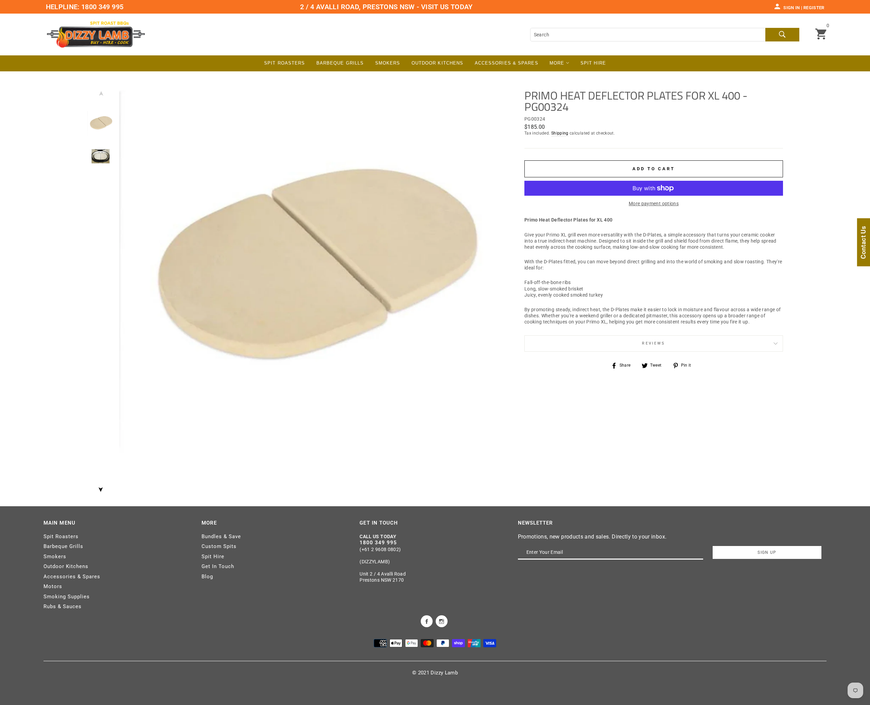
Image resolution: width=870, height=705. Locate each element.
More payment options (654, 203)
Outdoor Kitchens (438, 63)
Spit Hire (593, 63)
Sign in (791, 7)
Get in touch (379, 523)
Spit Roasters (284, 63)
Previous (100, 95)
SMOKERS (387, 63)
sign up (767, 552)
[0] (820, 34)
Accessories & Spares (506, 63)
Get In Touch (218, 566)
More (558, 63)
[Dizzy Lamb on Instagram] (442, 620)
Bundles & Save (221, 536)
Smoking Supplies (67, 597)
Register (813, 7)
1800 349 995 (102, 7)
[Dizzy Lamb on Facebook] (427, 620)
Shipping (560, 133)
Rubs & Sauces (63, 606)
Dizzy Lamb (444, 673)
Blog (207, 577)
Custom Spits (219, 546)
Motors (53, 586)
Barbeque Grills (340, 63)
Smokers (55, 556)
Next (100, 487)
